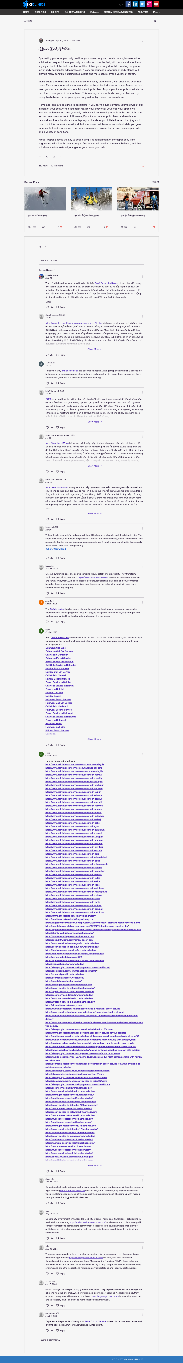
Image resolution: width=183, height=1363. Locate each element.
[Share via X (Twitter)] (47, 157)
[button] (155, 21)
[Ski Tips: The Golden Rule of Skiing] (91, 198)
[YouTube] (156, 4)
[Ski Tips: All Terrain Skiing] (45, 198)
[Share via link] (61, 157)
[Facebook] (128, 4)
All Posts (28, 21)
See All (155, 182)
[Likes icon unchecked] (47, 307)
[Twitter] (142, 4)
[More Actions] (142, 276)
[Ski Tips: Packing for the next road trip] (138, 198)
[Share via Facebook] (40, 157)
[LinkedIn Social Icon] (135, 4)
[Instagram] (149, 4)
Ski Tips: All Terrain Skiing (37, 215)
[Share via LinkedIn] (54, 157)
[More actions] (142, 40)
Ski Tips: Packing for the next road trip (133, 215)
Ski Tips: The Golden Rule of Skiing (86, 215)
